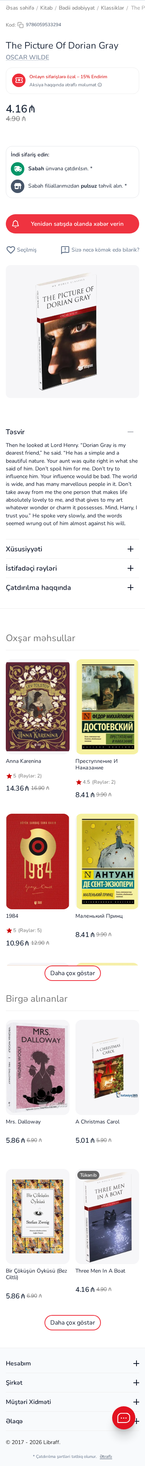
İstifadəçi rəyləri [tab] (31, 568)
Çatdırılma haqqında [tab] (38, 587)
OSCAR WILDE (27, 57)
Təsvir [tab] (15, 432)
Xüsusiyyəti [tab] (24, 549)
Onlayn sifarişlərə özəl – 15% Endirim (68, 77)
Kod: (11, 25)
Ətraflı (106, 1456)
